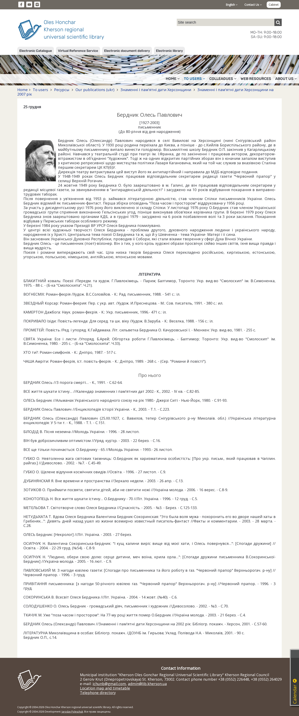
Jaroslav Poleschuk (72, 711)
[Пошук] (278, 22)
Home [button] (171, 78)
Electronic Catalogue (35, 51)
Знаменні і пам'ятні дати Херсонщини (155, 89)
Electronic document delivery (127, 51)
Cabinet (274, 5)
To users (40, 89)
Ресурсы (61, 89)
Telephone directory (98, 692)
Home (22, 89)
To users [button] (193, 78)
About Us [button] (284, 78)
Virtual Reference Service (78, 51)
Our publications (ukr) (94, 89)
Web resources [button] (256, 78)
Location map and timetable (105, 688)
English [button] (231, 5)
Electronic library (169, 51)
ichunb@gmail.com (109, 683)
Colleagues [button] (221, 78)
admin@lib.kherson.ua (147, 683)
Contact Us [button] (252, 5)
